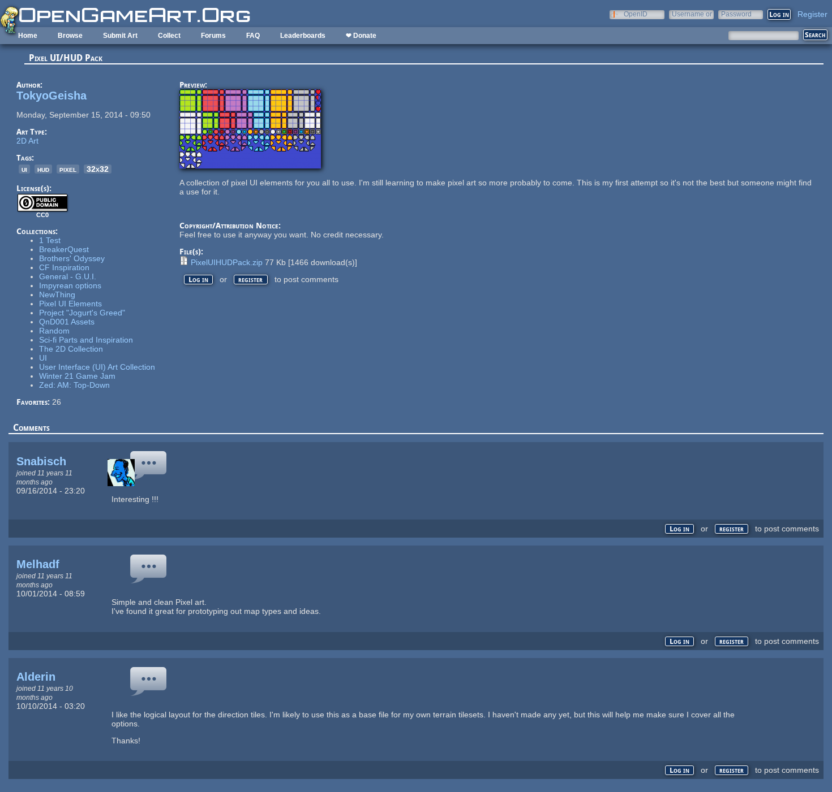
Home (27, 36)
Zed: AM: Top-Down (74, 384)
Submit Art (120, 36)
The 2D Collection (71, 348)
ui (24, 169)
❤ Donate (361, 36)
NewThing (57, 294)
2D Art (27, 140)
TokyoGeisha (51, 95)
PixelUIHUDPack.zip (227, 262)
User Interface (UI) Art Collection (97, 366)
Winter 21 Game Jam (77, 375)
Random (54, 330)
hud (43, 169)
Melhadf (37, 564)
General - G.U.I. (67, 276)
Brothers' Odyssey (72, 258)
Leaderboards (302, 36)
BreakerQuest (64, 249)
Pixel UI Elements (70, 303)
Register (812, 14)
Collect (169, 36)
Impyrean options (70, 285)
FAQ (253, 36)
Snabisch (41, 461)
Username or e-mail (692, 14)
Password (736, 14)
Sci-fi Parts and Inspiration (86, 339)
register (250, 279)
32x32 (98, 169)
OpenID (635, 14)
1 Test (50, 240)
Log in (198, 279)
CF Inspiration (64, 267)
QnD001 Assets (67, 321)
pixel (67, 169)
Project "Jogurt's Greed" (82, 312)
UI (43, 357)
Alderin (35, 676)
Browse (70, 36)
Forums (213, 36)
